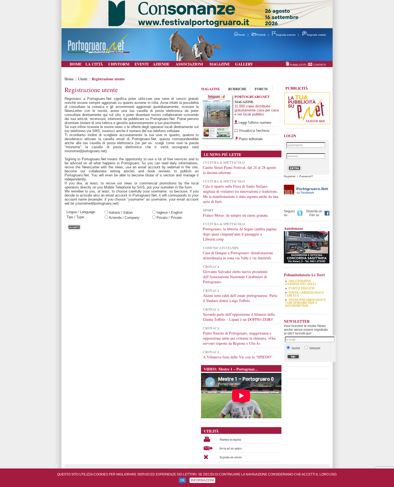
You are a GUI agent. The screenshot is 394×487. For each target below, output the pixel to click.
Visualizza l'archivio (253, 131)
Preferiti (261, 34)
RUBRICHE (237, 88)
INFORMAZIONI (202, 480)
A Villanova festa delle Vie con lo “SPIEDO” (237, 356)
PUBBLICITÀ (298, 64)
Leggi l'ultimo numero (255, 123)
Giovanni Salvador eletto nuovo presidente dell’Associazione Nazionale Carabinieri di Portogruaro (235, 276)
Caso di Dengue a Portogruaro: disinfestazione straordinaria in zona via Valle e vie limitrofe (238, 255)
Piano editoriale (250, 139)
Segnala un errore (231, 457)
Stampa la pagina (230, 439)
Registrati (289, 176)
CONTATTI (319, 64)
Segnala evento (286, 34)
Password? (306, 176)
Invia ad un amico (231, 448)
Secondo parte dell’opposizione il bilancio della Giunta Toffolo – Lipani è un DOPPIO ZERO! (239, 317)
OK (182, 480)
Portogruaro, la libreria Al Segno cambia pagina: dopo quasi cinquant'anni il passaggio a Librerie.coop (240, 234)
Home (241, 34)
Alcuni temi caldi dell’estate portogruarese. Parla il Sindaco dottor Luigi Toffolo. (240, 298)
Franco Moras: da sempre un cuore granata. (236, 215)
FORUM (261, 88)
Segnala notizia (316, 34)
